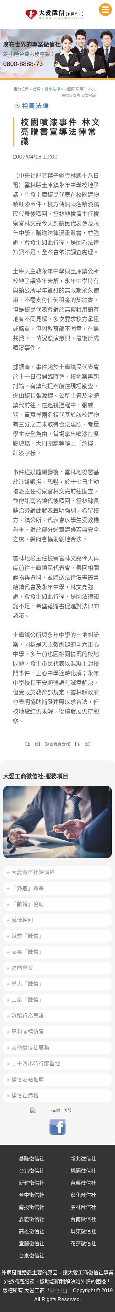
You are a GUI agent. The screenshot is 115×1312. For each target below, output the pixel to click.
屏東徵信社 (83, 1231)
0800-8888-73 (23, 63)
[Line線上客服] (57, 1111)
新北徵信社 (83, 1158)
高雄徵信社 (31, 1231)
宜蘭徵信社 (31, 1243)
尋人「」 (28, 984)
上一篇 (32, 744)
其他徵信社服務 (31, 1047)
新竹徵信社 (31, 1183)
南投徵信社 (31, 1207)
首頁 (37, 89)
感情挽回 (22, 920)
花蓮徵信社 (83, 1243)
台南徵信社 (83, 1219)
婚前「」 (28, 936)
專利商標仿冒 (28, 1031)
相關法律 (52, 89)
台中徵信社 (31, 1195)
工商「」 (28, 1000)
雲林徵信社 (83, 1207)
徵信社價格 (25, 1095)
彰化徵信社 (83, 1195)
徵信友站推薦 (28, 1079)
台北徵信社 (31, 1171)
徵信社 (57, 1290)
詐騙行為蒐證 (28, 1016)
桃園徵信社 (83, 1171)
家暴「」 (28, 952)
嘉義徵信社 (31, 1219)
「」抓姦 (28, 888)
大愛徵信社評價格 (33, 872)
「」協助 (28, 904)
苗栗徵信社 (83, 1183)
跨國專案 (22, 968)
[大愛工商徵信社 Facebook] (57, 1133)
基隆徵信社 (31, 1158)
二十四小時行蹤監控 (36, 1063)
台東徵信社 (31, 1255)
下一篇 (82, 744)
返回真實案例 (57, 744)
